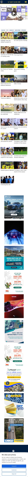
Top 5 (7, 30)
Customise (14, 470)
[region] (14, 464)
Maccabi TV (12, 30)
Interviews (23, 30)
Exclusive (3, 30)
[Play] (14, 13)
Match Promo (17, 30)
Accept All (14, 466)
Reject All (14, 474)
